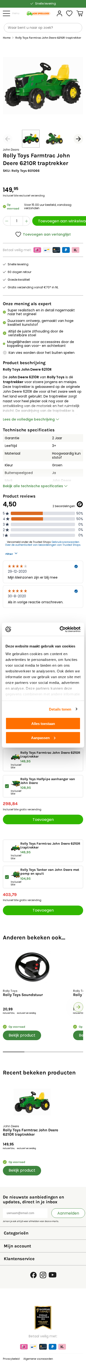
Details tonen (60, 709)
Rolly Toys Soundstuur (23, 995)
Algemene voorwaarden (38, 1359)
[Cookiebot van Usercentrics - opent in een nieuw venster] (61, 629)
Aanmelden (68, 1213)
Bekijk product (22, 1035)
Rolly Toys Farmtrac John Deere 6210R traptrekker (30, 1132)
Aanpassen (40, 737)
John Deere (11, 150)
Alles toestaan (43, 724)
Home (7, 37)
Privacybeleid (11, 1359)
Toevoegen (43, 819)
